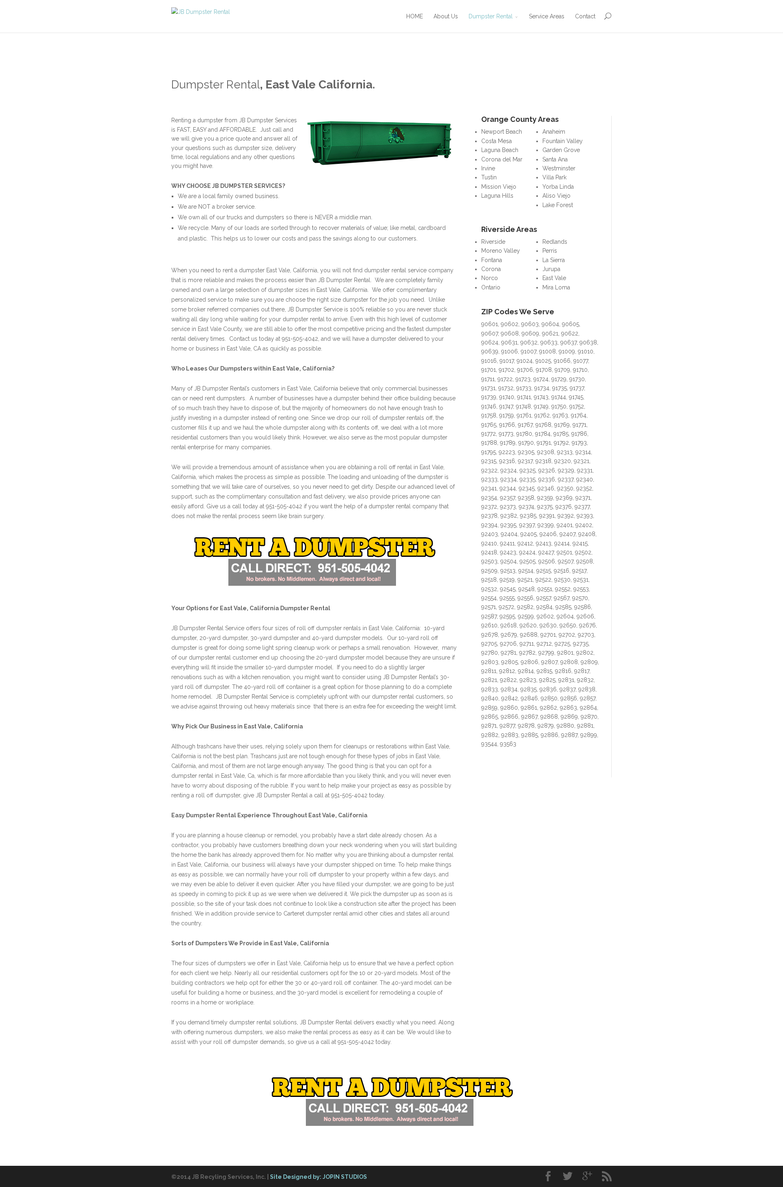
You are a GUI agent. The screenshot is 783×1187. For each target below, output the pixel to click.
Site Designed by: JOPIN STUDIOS (318, 1177)
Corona (491, 269)
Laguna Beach (499, 150)
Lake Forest (557, 205)
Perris (549, 250)
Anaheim (553, 131)
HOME (414, 16)
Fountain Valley (562, 141)
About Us (446, 16)
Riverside (493, 241)
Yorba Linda (558, 186)
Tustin (489, 177)
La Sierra (553, 260)
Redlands (554, 241)
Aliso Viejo (556, 195)
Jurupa (551, 269)
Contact (585, 16)
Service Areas (546, 16)
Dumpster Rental (491, 16)
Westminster (558, 168)
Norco (489, 278)
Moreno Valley (500, 250)
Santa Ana (555, 159)
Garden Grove (561, 150)
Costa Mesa (496, 141)
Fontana (491, 260)
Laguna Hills (497, 195)
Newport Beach (501, 131)
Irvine (488, 168)
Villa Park (554, 177)
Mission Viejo (498, 186)
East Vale (554, 278)
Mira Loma (556, 287)
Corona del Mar (501, 159)
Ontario (490, 287)
